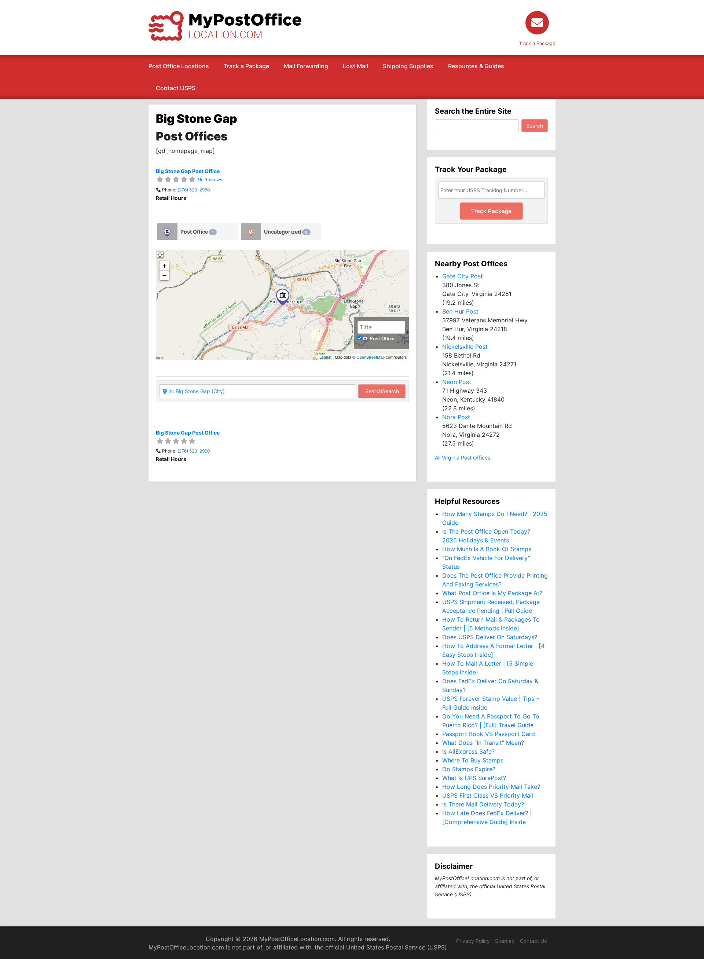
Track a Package (246, 66)
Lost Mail (355, 66)
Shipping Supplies (408, 66)
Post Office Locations (178, 66)
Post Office (197, 231)
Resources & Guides (476, 66)
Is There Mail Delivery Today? (483, 804)
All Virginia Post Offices (462, 457)
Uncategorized (286, 231)
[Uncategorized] (251, 231)
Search (382, 391)
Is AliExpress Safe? (468, 751)
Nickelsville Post (465, 346)
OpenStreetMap (370, 357)
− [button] (164, 275)
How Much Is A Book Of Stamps (486, 549)
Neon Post (456, 381)
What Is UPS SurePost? (474, 778)
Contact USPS (175, 88)
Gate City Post (462, 276)
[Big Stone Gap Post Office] (282, 297)
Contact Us (533, 941)
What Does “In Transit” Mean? (483, 742)
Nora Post (456, 417)
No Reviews (210, 179)
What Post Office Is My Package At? (492, 593)
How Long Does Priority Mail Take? (491, 786)
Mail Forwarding (306, 66)
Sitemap (505, 941)
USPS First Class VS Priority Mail (487, 795)
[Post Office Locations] (224, 25)
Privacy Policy (473, 941)
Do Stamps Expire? (468, 769)
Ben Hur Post (460, 311)
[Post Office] (167, 231)
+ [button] (164, 266)
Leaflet (325, 357)
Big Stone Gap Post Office (188, 171)
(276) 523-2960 (193, 190)
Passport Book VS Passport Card (488, 733)
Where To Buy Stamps (472, 760)
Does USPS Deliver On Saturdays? (489, 637)
